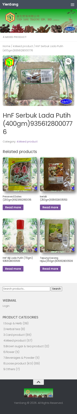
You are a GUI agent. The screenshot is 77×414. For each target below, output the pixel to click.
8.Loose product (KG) (18, 363)
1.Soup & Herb (12, 323)
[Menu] (72, 4)
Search (56, 288)
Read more (13, 207)
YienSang (10, 4)
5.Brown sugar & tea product (23, 346)
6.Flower (9, 352)
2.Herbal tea (11, 329)
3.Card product (14, 335)
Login (6, 306)
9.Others (9, 369)
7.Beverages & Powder (19, 358)
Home (6, 46)
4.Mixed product (15, 37)
